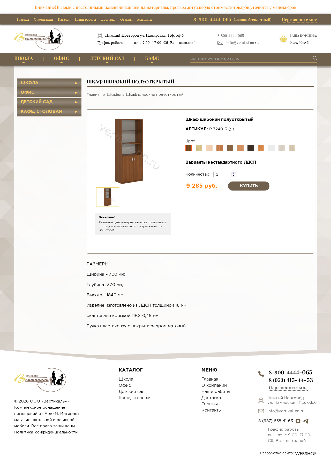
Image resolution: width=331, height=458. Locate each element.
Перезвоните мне (299, 19)
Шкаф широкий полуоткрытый (155, 94)
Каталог (64, 19)
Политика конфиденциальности (46, 432)
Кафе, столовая (41, 112)
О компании (43, 19)
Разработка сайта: (277, 453)
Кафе (152, 58)
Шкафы (114, 94)
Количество (198, 174)
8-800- (290, 372)
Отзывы (126, 19)
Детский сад (107, 58)
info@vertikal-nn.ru (243, 43)
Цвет (190, 141)
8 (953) (291, 379)
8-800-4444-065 (230, 36)
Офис (61, 58)
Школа (23, 58)
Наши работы (85, 19)
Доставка (108, 19)
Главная (23, 19)
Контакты (144, 19)
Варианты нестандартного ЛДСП (220, 162)
